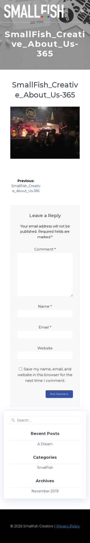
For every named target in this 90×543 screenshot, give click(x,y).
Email (45, 327)
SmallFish (45, 467)
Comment (45, 249)
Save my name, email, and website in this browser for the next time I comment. (45, 375)
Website (45, 348)
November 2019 (45, 491)
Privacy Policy (68, 526)
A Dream (45, 444)
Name (45, 306)
